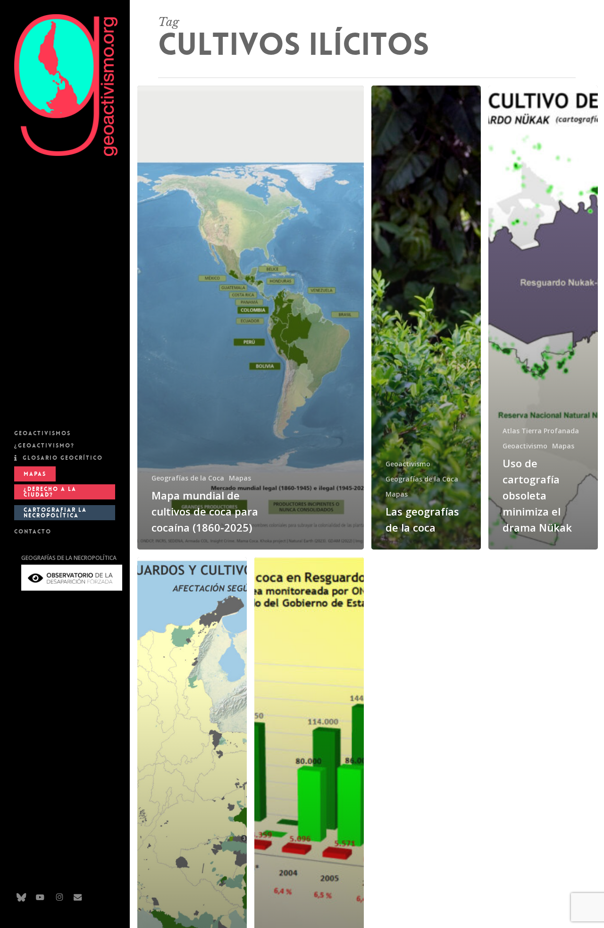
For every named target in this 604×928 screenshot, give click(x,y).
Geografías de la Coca (187, 477)
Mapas (240, 477)
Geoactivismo (408, 463)
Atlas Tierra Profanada (541, 430)
